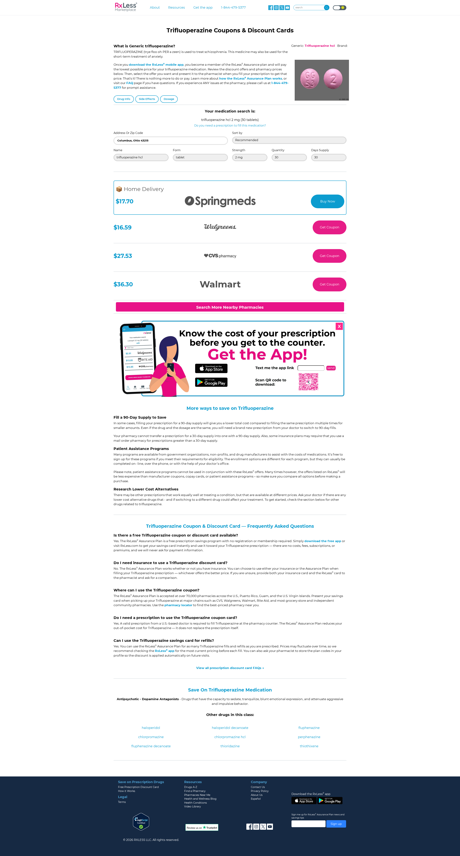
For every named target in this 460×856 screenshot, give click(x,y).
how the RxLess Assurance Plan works (250, 78)
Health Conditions (195, 802)
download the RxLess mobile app (156, 64)
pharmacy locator (178, 605)
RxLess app (164, 651)
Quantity (278, 150)
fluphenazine (309, 728)
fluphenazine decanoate (151, 746)
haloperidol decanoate (230, 728)
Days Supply (320, 150)
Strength (238, 150)
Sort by (237, 133)
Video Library (192, 806)
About (155, 7)
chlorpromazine (151, 737)
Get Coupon (329, 227)
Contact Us (258, 787)
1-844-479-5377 (233, 7)
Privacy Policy (260, 791)
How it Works (126, 791)
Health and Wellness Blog (200, 798)
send (331, 368)
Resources (176, 7)
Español (256, 798)
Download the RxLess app (310, 794)
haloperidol (151, 728)
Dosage (169, 99)
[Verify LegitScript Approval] (141, 821)
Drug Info (123, 99)
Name (118, 150)
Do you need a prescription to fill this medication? (230, 125)
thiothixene (309, 746)
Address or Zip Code (128, 133)
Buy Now (327, 201)
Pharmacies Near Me (197, 795)
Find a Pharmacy (195, 791)
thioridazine (230, 746)
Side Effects (147, 99)
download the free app (322, 541)
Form (177, 150)
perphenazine (309, 737)
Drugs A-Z (190, 787)
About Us (257, 795)
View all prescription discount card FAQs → (230, 668)
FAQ (129, 83)
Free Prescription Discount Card (138, 787)
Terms (122, 802)
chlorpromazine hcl (230, 737)
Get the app (203, 7)
